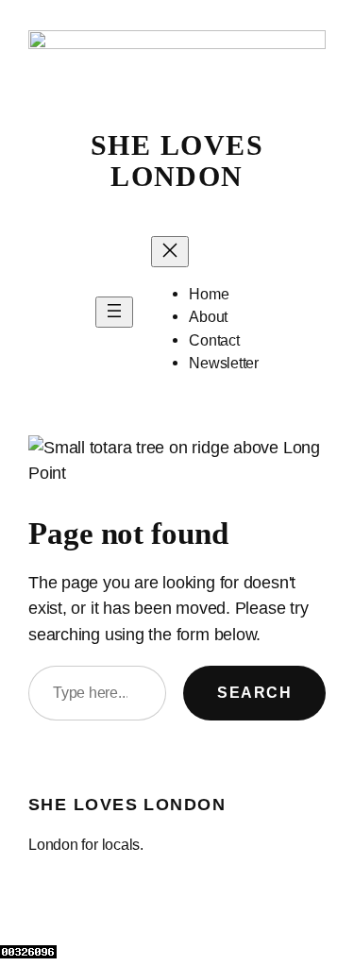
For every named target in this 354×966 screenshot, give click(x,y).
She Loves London (177, 160)
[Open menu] (114, 312)
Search (254, 692)
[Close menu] (170, 251)
